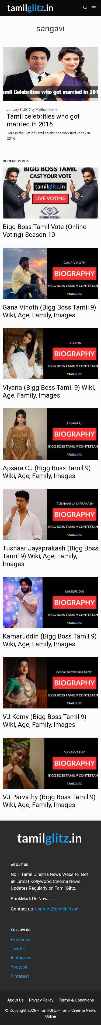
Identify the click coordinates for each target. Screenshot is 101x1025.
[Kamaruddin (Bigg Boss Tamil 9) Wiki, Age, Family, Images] (50, 624)
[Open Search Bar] (85, 8)
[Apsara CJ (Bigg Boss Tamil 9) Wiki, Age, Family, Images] (50, 456)
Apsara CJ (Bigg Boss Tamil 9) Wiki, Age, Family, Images (47, 472)
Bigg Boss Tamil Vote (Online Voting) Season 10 (44, 230)
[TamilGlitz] (31, 8)
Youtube (19, 967)
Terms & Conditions (76, 1000)
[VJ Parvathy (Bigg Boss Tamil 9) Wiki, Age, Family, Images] (50, 785)
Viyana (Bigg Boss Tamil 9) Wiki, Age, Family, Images (49, 391)
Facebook (20, 939)
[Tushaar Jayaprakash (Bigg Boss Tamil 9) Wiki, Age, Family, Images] (50, 536)
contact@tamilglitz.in (56, 909)
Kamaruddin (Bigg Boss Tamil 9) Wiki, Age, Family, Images (50, 640)
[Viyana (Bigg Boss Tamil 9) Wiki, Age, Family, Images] (50, 375)
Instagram (21, 957)
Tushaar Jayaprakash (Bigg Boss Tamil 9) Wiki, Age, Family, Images (50, 556)
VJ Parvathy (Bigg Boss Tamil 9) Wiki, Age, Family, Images (49, 801)
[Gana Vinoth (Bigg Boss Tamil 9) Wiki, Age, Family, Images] (50, 295)
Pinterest (20, 976)
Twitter (18, 948)
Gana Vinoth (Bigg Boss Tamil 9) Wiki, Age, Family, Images (49, 311)
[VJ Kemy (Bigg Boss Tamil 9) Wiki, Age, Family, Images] (50, 704)
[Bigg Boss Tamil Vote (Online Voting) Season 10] (50, 215)
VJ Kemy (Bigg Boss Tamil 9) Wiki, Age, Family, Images (44, 720)
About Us (15, 1000)
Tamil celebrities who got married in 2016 (43, 120)
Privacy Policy (41, 1000)
